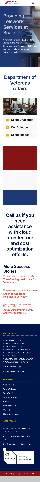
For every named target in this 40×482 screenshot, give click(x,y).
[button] (20, 120)
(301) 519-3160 (12, 436)
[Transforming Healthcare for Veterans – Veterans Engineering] (20, 276)
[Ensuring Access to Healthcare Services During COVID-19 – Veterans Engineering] (21, 290)
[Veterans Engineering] (11, 2)
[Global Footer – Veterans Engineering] (18, 452)
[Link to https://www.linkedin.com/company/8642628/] (19, 449)
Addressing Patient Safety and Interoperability (18, 311)
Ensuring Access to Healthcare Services (15, 295)
